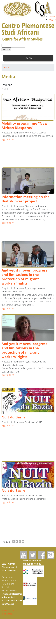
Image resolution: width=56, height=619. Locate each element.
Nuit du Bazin (13, 417)
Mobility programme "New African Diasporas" (24, 125)
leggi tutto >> (8, 139)
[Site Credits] (8, 613)
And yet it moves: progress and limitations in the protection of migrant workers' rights (24, 276)
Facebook (41, 555)
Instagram (50, 555)
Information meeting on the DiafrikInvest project (25, 199)
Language (7, 84)
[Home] (27, 9)
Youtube (23, 555)
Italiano (52, 16)
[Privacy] (5, 610)
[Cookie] (14, 610)
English (52, 19)
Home (7, 67)
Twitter (32, 555)
